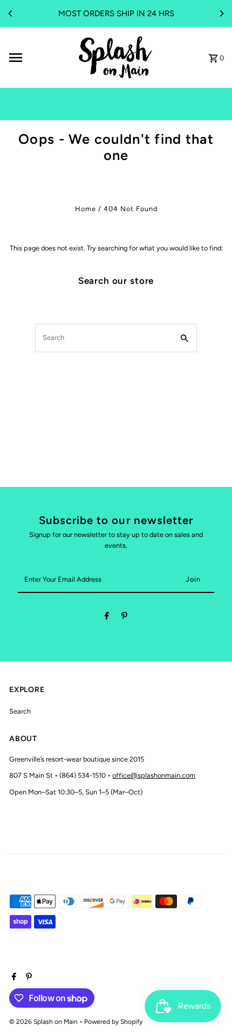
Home (85, 209)
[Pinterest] (124, 617)
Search (20, 711)
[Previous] (11, 13)
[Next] (221, 13)
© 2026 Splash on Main (44, 1021)
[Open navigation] (38, 57)
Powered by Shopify (113, 1021)
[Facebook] (107, 617)
